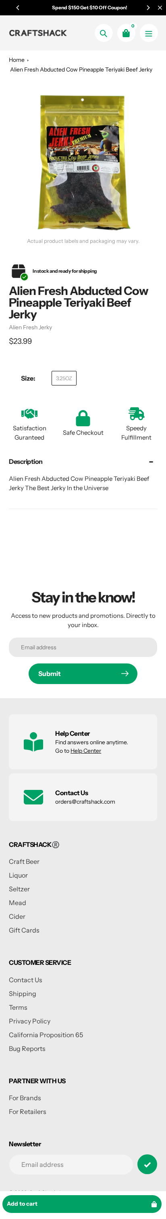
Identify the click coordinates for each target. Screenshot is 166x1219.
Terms (18, 1007)
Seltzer (19, 889)
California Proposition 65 (46, 1035)
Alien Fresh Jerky (30, 327)
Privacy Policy (29, 1021)
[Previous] (18, 8)
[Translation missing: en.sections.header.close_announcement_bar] (160, 8)
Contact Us (25, 980)
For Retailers (27, 1111)
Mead (17, 903)
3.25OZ (64, 378)
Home (17, 59)
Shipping (22, 994)
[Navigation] (149, 33)
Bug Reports (27, 1048)
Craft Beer (24, 861)
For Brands (25, 1098)
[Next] (148, 8)
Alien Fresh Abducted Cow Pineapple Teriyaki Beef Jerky (81, 69)
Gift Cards (24, 930)
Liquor (18, 875)
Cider (17, 916)
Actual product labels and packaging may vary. (83, 241)
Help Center (86, 750)
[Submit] (147, 1164)
